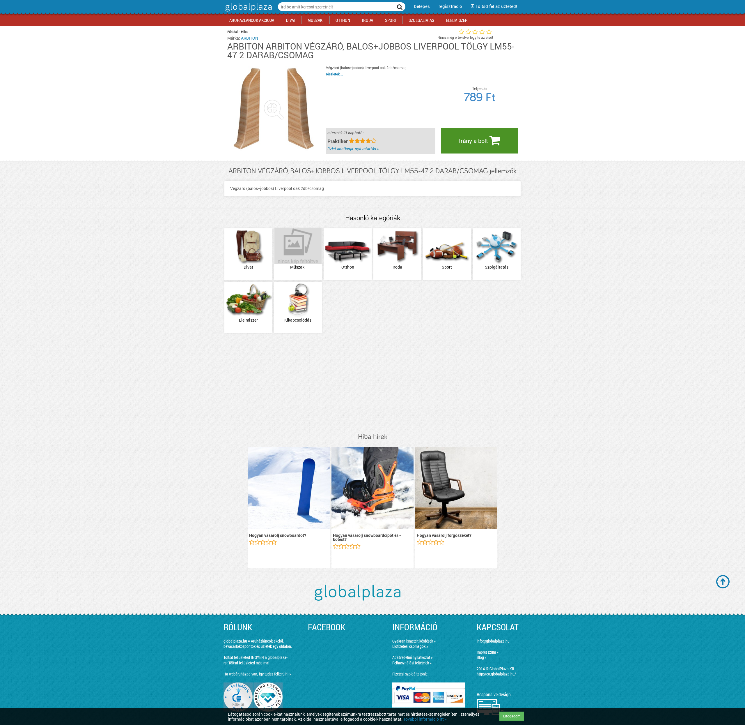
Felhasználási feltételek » (412, 663)
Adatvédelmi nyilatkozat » (412, 657)
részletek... (334, 74)
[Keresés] (399, 6)
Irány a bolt (474, 140)
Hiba (244, 31)
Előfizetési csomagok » (410, 646)
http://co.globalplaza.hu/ (496, 674)
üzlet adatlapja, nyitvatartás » (353, 148)
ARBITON (249, 38)
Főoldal (232, 31)
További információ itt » (425, 719)
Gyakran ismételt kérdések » (414, 641)
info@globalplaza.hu (493, 641)
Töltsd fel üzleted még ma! (248, 663)
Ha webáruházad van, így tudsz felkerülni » (257, 674)
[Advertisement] (372, 383)
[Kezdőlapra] (248, 11)
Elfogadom (511, 716)
